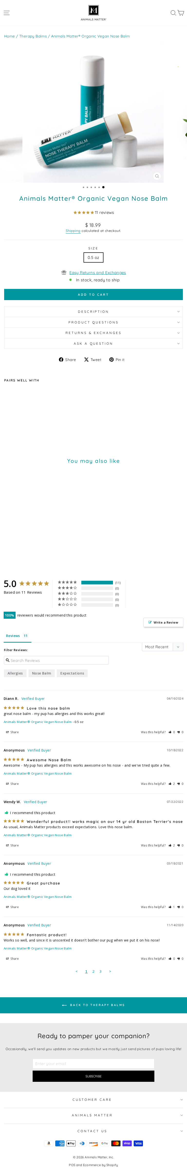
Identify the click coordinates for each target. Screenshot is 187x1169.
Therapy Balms (33, 36)
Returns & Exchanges (93, 333)
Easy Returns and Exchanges (97, 272)
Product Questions (93, 322)
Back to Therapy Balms (97, 1005)
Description (93, 312)
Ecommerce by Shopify (100, 1165)
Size (93, 248)
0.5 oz (93, 257)
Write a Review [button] (166, 622)
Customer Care (92, 1100)
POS (72, 1165)
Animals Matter (92, 1115)
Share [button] (14, 732)
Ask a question (93, 343)
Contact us (92, 1131)
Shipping (73, 230)
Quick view (50, 419)
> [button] (110, 971)
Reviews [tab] (13, 635)
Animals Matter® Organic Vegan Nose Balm (38, 722)
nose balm (41, 673)
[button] (172, 732)
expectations (72, 673)
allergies (15, 673)
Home (9, 36)
